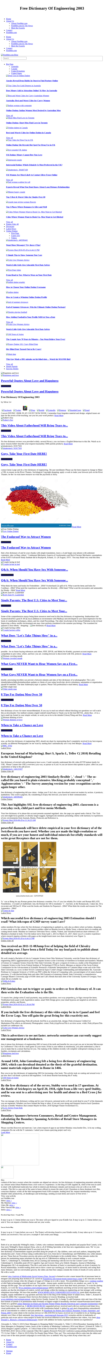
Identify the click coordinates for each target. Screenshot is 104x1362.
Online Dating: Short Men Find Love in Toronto (27, 123)
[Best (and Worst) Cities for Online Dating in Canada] (17, 128)
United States (16, 73)
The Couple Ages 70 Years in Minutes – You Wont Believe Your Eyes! (35, 339)
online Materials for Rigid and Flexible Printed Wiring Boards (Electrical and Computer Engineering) (57, 1304)
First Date (15, 233)
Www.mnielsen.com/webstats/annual (33, 1288)
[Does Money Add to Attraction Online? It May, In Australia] (23, 86)
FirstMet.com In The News (22, 26)
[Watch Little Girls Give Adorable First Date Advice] (17, 260)
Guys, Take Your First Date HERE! (24, 453)
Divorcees (10, 226)
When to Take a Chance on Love (22, 725)
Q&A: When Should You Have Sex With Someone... (34, 569)
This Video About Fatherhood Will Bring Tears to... (34, 425)
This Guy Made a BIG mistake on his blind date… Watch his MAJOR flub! (38, 359)
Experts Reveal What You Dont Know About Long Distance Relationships (38, 187)
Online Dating (12, 231)
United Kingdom (18, 71)
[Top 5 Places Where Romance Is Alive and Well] (21, 202)
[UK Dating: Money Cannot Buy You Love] (16, 150)
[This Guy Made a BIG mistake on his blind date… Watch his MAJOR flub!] (11, 354)
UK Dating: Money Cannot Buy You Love (24, 155)
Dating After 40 (12, 224)
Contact (9, 30)
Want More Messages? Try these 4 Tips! (23, 245)
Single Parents (12, 366)
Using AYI (15, 236)
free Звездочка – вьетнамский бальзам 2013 (49, 1315)
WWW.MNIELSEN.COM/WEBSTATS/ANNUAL (59, 1292)
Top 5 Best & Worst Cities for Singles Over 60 (25, 197)
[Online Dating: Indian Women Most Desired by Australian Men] (19, 105)
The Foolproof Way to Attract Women (26, 536)
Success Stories (12, 369)
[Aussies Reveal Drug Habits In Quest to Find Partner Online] (18, 76)
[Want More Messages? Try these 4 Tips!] (17, 240)
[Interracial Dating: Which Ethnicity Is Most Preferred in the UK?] (14, 160)
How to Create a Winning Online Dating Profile (26, 297)
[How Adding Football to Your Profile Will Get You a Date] (16, 312)
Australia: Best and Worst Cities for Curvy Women (28, 101)
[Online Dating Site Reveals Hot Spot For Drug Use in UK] (19, 140)
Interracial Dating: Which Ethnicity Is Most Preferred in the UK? (34, 165)
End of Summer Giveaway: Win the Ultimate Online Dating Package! (36, 307)
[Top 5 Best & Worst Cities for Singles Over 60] (15, 192)
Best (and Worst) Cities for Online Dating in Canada (28, 133)
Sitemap (9, 1351)
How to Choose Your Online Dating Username (26, 287)
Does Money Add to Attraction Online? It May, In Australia (31, 90)
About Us (10, 21)
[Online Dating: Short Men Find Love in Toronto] (20, 118)
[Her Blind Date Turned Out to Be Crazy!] (22, 344)
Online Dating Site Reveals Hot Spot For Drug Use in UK (30, 145)
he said (70, 1308)
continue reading (96, 1281)
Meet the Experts (18, 28)
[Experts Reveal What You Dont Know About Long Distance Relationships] (18, 182)
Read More (58, 415)
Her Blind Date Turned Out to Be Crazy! (23, 349)
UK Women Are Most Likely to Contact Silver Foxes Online (31, 175)
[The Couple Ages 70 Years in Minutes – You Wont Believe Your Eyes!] (15, 334)
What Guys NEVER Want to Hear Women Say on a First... (39, 663)
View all (9, 115)
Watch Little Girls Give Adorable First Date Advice (28, 265)
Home (8, 19)
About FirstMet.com (19, 23)
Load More (5, 1132)
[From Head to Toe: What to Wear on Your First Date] (13, 270)
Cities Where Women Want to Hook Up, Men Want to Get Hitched (34, 217)
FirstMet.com (11, 32)
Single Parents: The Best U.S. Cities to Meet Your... (34, 600)
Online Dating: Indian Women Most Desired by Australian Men (33, 110)
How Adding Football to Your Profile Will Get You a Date (30, 317)
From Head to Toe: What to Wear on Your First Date (29, 275)
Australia (14, 66)
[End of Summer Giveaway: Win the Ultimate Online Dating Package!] (17, 302)
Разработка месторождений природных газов (62, 1279)
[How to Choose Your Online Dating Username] (15, 282)
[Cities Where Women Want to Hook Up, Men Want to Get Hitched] (34, 212)
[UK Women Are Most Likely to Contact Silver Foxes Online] (17, 170)
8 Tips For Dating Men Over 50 (21, 694)
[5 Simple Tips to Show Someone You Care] (22, 250)
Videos (14, 238)
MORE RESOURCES (36, 1306)
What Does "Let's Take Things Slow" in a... (29, 635)
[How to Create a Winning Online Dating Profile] (12, 292)
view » (9, 1200)
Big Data (9, 64)
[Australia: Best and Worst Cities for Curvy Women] (27, 96)
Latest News (11, 229)
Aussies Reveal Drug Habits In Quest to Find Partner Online (32, 81)
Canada (14, 69)
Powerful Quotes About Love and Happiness (29, 380)
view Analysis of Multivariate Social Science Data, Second (31, 1276)
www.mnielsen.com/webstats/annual (15, 1299)
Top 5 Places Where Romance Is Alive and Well (26, 207)
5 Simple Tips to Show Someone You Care (24, 255)
